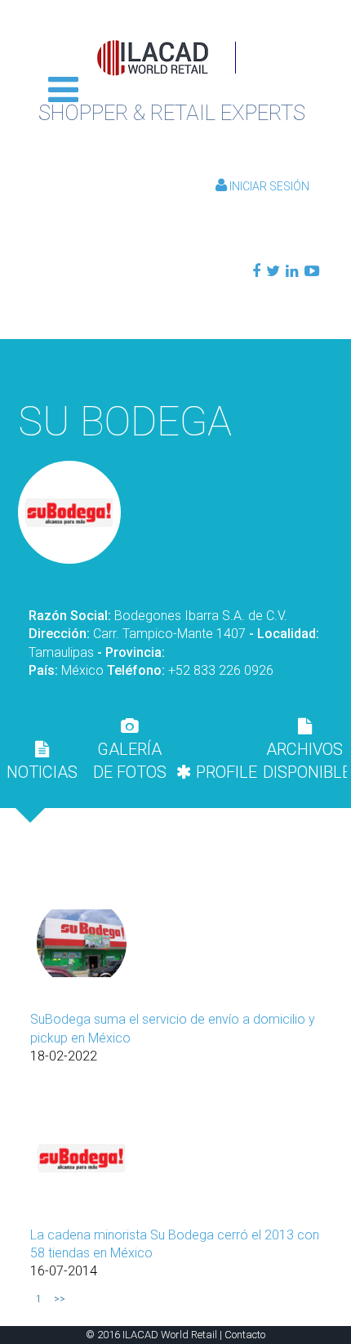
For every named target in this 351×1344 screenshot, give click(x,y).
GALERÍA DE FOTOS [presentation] (130, 760)
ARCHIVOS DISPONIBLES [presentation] (305, 760)
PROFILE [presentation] (224, 772)
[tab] (42, 761)
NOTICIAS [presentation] (42, 772)
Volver (175, 365)
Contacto (244, 1334)
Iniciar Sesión (268, 186)
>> (59, 1299)
